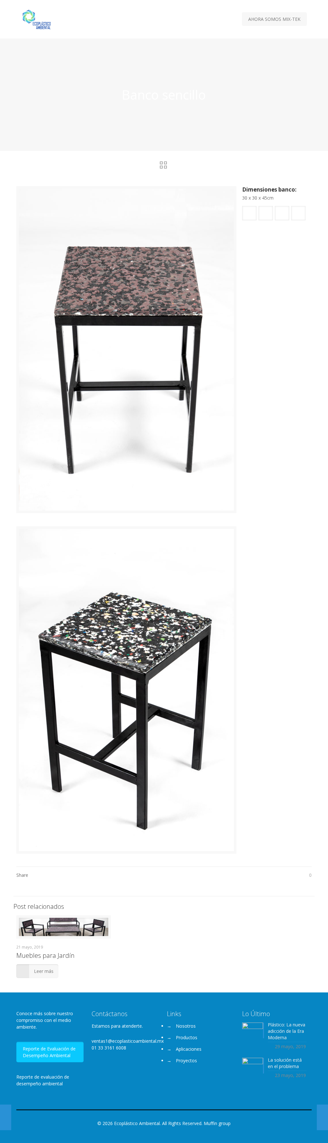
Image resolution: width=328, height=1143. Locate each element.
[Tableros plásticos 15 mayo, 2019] (5, 1117)
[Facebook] (159, 1133)
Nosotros (186, 1026)
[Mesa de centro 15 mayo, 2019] (322, 1117)
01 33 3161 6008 (109, 1048)
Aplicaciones (188, 1049)
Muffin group (217, 1123)
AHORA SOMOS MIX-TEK (274, 19)
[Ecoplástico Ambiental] (37, 19)
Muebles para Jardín (45, 955)
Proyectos (186, 1060)
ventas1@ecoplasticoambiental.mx (128, 1041)
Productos (186, 1037)
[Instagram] (168, 1133)
